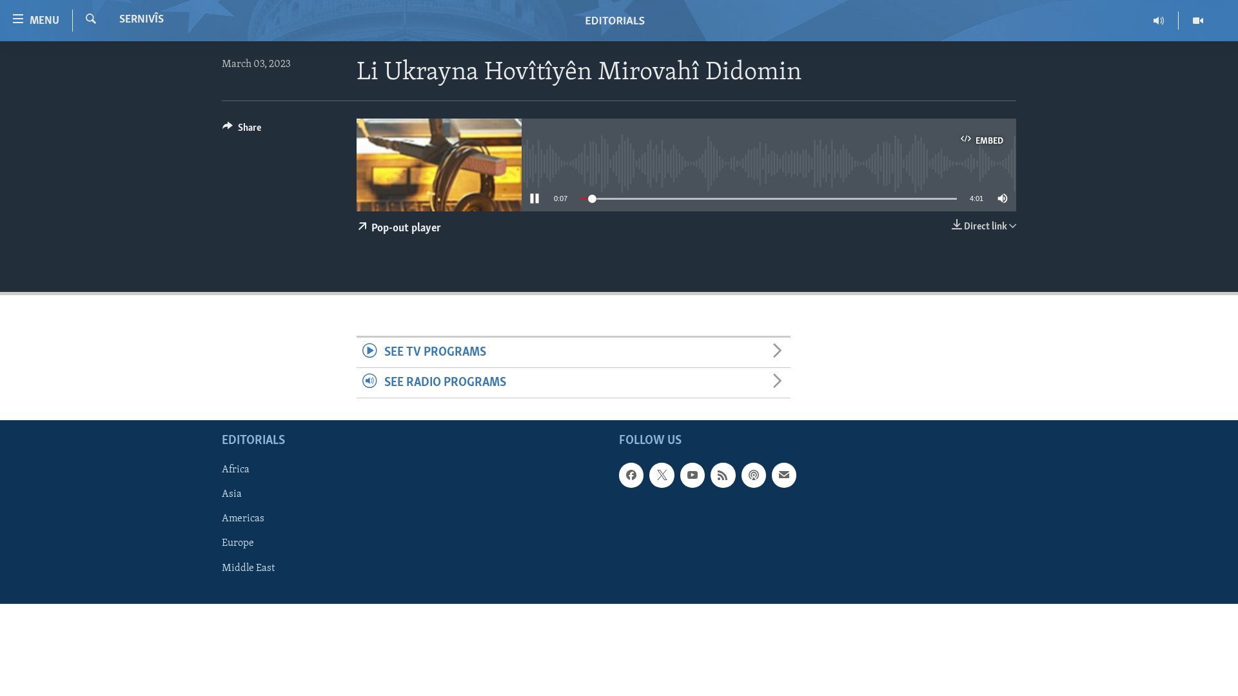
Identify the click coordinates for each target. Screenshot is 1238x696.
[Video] (1198, 21)
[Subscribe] (784, 475)
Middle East (248, 568)
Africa (236, 470)
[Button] (241, 131)
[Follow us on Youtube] (692, 475)
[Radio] (1159, 21)
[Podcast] (754, 475)
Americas (243, 519)
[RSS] (723, 475)
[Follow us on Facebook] (631, 475)
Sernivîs (141, 20)
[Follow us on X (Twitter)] (661, 475)
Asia (232, 495)
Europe (238, 544)
